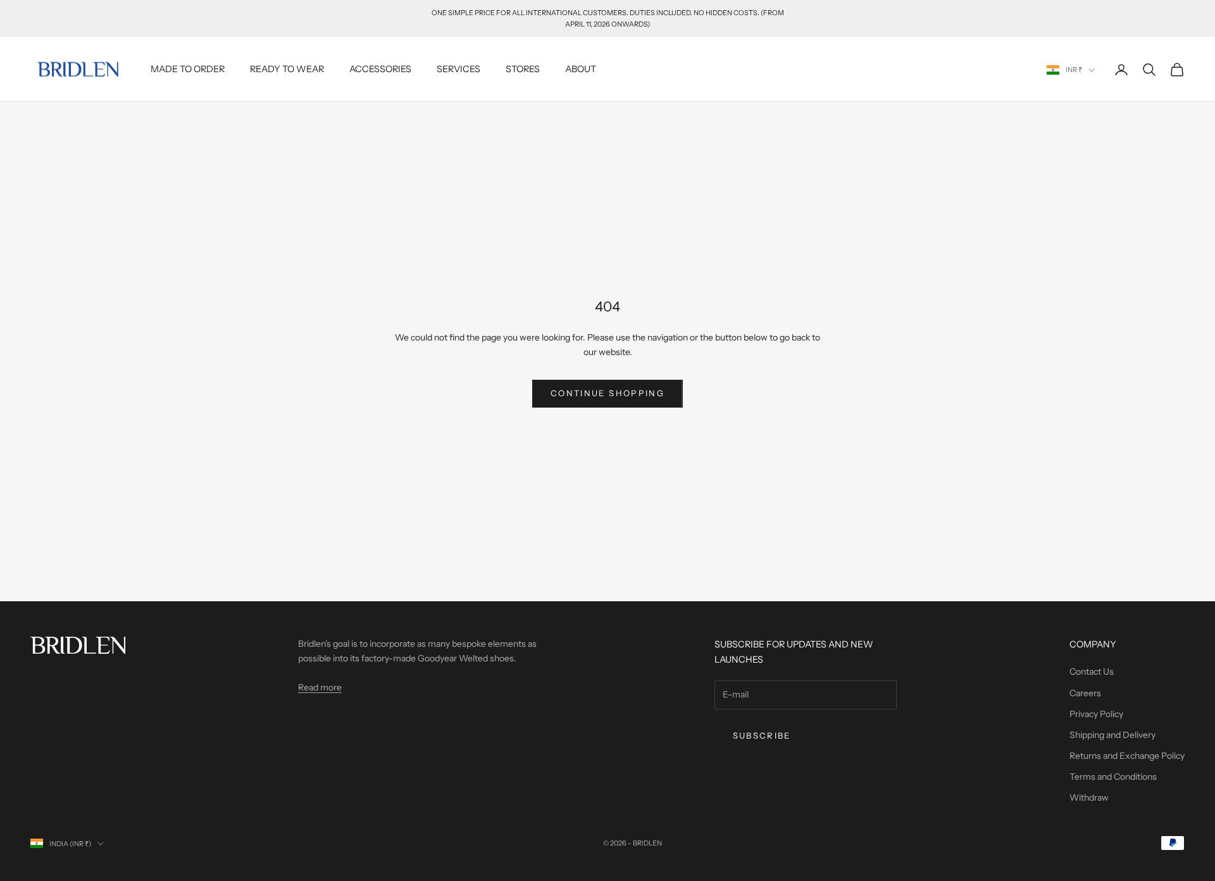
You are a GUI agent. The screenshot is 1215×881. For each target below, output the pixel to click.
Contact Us (1091, 671)
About (580, 69)
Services (458, 69)
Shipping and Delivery (1112, 734)
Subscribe (762, 735)
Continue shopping (607, 393)
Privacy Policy (1096, 714)
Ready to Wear (287, 69)
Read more (320, 687)
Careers (1085, 693)
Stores (523, 69)
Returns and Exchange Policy (1127, 755)
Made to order (188, 69)
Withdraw (1089, 797)
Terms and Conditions (1113, 776)
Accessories (380, 69)
